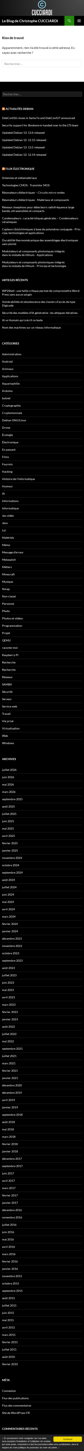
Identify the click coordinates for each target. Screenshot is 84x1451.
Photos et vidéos (12, 618)
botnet (6, 398)
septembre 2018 (12, 1114)
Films (5, 457)
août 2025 (8, 806)
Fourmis (7, 464)
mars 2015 (8, 1334)
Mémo (6, 545)
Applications (10, 376)
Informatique (10, 508)
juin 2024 (8, 894)
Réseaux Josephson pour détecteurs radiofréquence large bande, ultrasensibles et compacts (38, 209)
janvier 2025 (10, 850)
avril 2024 (8, 909)
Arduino (7, 391)
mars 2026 (8, 791)
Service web (9, 706)
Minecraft (8, 574)
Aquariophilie (11, 383)
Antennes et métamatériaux (19, 178)
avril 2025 (8, 835)
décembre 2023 (12, 938)
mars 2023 (8, 1004)
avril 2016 (8, 1246)
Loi (4, 530)
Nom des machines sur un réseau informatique (31, 327)
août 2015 (8, 1298)
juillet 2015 (9, 1305)
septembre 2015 (12, 1290)
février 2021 (10, 1070)
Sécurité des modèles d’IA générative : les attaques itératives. (40, 312)
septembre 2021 (12, 1048)
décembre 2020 (12, 1085)
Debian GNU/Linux (14, 420)
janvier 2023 (10, 1019)
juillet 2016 (9, 1224)
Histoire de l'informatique (18, 479)
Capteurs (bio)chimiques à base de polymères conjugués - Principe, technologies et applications (41, 231)
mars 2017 (8, 1188)
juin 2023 (8, 982)
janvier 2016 (10, 1268)
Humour (7, 486)
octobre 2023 (10, 953)
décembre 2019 (12, 1092)
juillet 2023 (9, 975)
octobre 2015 (10, 1283)
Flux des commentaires (16, 1405)
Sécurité (7, 691)
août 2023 (8, 968)
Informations (10, 501)
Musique (7, 581)
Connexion (9, 1391)
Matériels (8, 537)
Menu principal (79, 21)
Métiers (7, 567)
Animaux (7, 369)
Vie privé (7, 721)
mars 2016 (8, 1254)
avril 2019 (8, 1100)
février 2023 (10, 1012)
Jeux (5, 523)
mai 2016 (8, 1239)
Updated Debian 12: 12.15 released (24, 140)
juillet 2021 (9, 1056)
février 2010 (10, 1364)
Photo (6, 611)
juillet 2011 (9, 1349)
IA (3, 493)
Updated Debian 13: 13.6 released (23, 132)
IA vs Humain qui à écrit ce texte (22, 320)
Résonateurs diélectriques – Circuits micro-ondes (33, 192)
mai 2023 (8, 990)
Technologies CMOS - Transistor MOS (26, 185)
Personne (8, 603)
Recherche (8, 662)
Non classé (9, 596)
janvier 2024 (10, 931)
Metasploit (9, 559)
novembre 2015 (12, 1276)
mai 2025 (8, 828)
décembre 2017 (12, 1158)
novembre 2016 (12, 1217)
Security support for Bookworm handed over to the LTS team (40, 125)
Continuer (67, 1439)
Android (7, 361)
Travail (6, 713)
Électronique (10, 442)
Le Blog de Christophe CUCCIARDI (30, 21)
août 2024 (8, 880)
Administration (11, 354)
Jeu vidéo (8, 515)
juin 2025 (8, 821)
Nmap (6, 589)
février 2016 (10, 1261)
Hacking (7, 471)
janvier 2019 (10, 1107)
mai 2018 (8, 1129)
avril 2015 (8, 1327)
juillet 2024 (9, 887)
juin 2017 (8, 1173)
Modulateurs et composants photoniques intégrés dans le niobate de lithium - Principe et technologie (34, 264)
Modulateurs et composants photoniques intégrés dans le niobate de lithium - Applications (33, 253)
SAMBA (7, 684)
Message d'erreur (13, 552)
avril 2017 (8, 1180)
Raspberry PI (10, 655)
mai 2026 (8, 784)
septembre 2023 (12, 960)
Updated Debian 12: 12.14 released (24, 154)
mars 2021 (8, 1063)
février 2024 (10, 924)
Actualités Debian (19, 108)
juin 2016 (8, 1232)
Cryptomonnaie (12, 413)
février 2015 (10, 1342)
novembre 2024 (12, 858)
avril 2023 (8, 997)
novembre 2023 (12, 946)
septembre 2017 (12, 1166)
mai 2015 (8, 1320)
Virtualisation (11, 728)
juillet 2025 (9, 813)
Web (5, 735)
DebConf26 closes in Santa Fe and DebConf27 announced (38, 118)
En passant (8, 449)
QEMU (6, 640)
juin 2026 (8, 777)
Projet (6, 633)
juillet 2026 (9, 769)
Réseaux (7, 677)
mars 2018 (8, 1136)
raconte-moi (10, 647)
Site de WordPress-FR (16, 1413)
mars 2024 (8, 916)
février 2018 (10, 1144)
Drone (6, 427)
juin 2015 (8, 1312)
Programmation (12, 625)
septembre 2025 (12, 799)
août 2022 (8, 1026)
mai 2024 (8, 902)
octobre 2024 (10, 865)
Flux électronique (20, 168)
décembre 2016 (12, 1210)
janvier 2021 (10, 1078)
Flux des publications (15, 1398)
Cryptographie (11, 405)
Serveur (7, 699)
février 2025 (10, 843)
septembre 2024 (12, 872)
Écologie (7, 435)
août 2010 (8, 1356)
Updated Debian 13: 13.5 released (23, 147)
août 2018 (8, 1122)
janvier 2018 (10, 1151)
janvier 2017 (10, 1202)
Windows (8, 743)
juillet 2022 (9, 1034)
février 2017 (10, 1195)
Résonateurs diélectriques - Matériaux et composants (35, 200)
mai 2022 (8, 1041)
